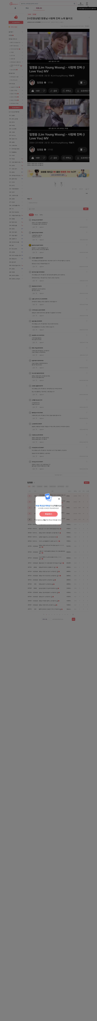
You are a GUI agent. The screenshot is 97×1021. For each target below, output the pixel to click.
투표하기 (48, 514)
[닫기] (59, 499)
